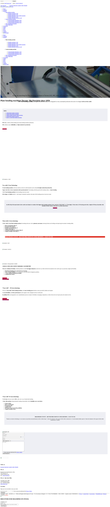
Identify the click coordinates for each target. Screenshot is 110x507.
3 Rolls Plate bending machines (12, 114)
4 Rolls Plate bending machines (12, 116)
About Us (55, 208)
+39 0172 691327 (19, 3)
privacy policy (19, 452)
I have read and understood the (13, 452)
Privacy (80, 493)
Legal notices (92, 493)
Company (3, 501)
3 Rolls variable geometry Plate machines (14, 115)
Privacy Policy (29, 491)
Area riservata (3, 5)
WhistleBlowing (99, 493)
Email (2, 503)
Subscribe (3, 492)
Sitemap (104, 493)
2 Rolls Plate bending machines (12, 113)
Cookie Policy (86, 493)
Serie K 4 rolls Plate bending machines (14, 117)
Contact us (4, 129)
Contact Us (4, 278)
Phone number (4, 504)
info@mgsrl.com (7, 3)
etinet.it (6, 495)
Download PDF (5, 279)
